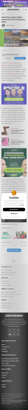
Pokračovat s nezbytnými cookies (14, 217)
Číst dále (22, 205)
